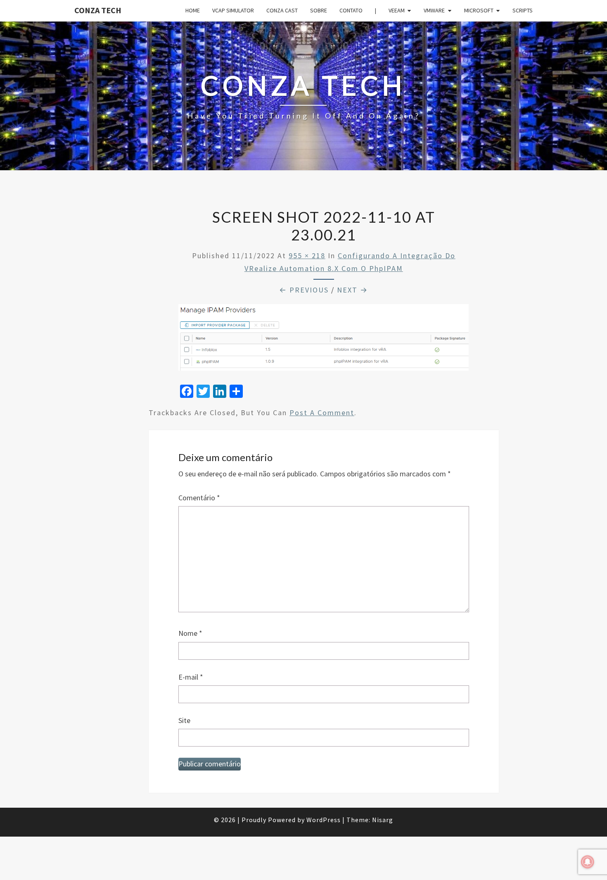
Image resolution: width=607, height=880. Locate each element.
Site (184, 720)
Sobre (318, 10)
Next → (352, 290)
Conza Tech (97, 10)
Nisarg (382, 820)
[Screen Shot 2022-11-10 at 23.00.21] (323, 340)
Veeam (397, 10)
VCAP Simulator (233, 10)
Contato (351, 10)
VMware (434, 10)
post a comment (321, 412)
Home (192, 10)
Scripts (522, 10)
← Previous (304, 290)
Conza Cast (282, 10)
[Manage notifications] (587, 861)
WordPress (323, 820)
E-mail (190, 677)
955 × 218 (307, 255)
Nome (190, 633)
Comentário (199, 497)
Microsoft (478, 10)
